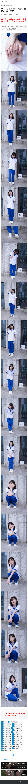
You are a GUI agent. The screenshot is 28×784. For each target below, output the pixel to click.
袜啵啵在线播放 (18, 724)
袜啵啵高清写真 (18, 748)
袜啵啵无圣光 (6, 732)
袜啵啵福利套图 (7, 738)
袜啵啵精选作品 (7, 740)
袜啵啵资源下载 (7, 744)
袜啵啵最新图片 (18, 734)
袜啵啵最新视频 (7, 736)
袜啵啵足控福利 (7, 748)
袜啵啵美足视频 (7, 742)
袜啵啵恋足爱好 (17, 728)
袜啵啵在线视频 (18, 726)
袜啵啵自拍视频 (18, 742)
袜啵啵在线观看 (7, 726)
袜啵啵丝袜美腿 (13, 722)
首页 (2, 5)
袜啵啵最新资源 (18, 736)
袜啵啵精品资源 (18, 738)
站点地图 (19, 781)
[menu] (25, 2)
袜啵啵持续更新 (7, 730)
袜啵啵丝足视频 (7, 724)
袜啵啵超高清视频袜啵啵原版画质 (11, 746)
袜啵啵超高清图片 (18, 744)
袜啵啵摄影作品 (18, 730)
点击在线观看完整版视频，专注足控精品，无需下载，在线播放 (13, 20)
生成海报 (5, 759)
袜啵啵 (16, 14)
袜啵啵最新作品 (7, 734)
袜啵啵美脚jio (17, 740)
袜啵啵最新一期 (17, 732)
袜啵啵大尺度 (6, 728)
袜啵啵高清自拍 (7, 750)
